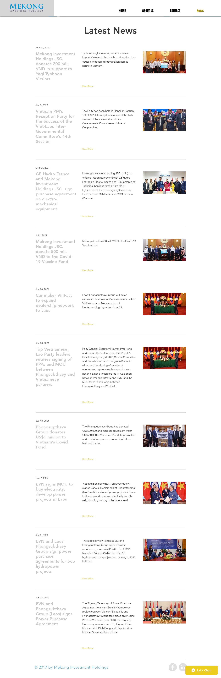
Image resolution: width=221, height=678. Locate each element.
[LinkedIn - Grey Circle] (183, 667)
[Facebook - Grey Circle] (173, 667)
